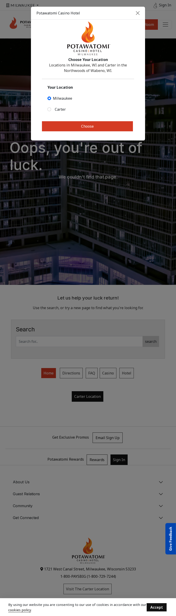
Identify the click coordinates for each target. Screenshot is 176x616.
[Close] (137, 13)
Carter (60, 109)
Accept (156, 607)
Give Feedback (170, 539)
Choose (87, 126)
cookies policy (19, 610)
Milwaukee (62, 98)
